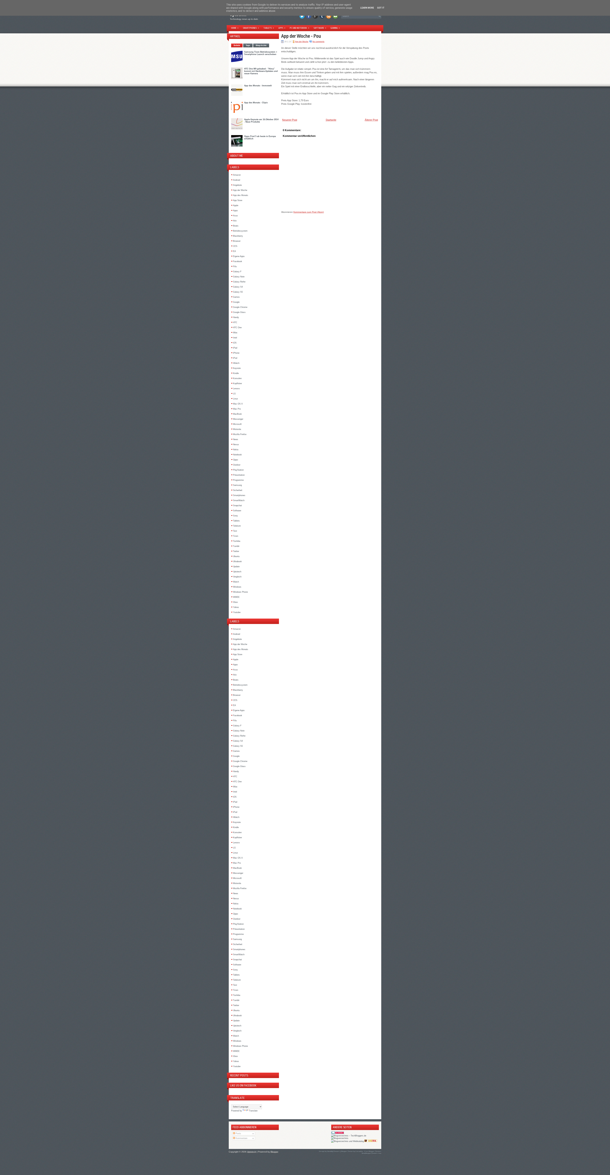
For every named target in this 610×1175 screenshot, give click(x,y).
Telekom (237, 526)
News (235, 439)
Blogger (274, 1152)
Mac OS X (238, 404)
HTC (235, 322)
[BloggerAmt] (339, 1138)
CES (235, 246)
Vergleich (237, 577)
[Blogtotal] (370, 1141)
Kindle (236, 373)
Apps (281, 28)
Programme (238, 480)
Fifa (235, 266)
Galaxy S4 (238, 287)
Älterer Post (371, 120)
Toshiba (236, 541)
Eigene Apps (239, 256)
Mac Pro (237, 409)
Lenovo (236, 388)
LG (234, 393)
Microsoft (237, 424)
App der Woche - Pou (301, 36)
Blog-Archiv (261, 45)
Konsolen (237, 378)
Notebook (237, 454)
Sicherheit (237, 490)
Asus (235, 215)
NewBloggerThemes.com (371, 1153)
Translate (253, 1111)
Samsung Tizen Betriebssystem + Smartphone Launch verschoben (260, 53)
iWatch (236, 363)
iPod (235, 358)
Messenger (238, 419)
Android (236, 180)
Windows (237, 587)
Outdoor (236, 465)
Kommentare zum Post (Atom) (308, 212)
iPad (235, 348)
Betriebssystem (240, 231)
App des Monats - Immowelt (258, 85)
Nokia (235, 449)
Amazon (237, 175)
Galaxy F (237, 271)
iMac (235, 332)
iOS (235, 343)
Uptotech (237, 571)
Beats (235, 226)
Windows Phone (240, 592)
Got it (380, 8)
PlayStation (238, 470)
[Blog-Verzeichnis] (337, 1133)
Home (234, 28)
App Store (237, 200)
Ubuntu (236, 556)
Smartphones (251, 28)
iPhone (236, 353)
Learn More (367, 8)
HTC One (237, 327)
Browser (237, 241)
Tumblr (236, 546)
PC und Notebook (299, 28)
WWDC (236, 597)
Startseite (331, 120)
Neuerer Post (289, 120)
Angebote (237, 185)
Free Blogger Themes (372, 1151)
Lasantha (359, 1151)
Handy (236, 317)
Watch (236, 582)
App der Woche (240, 190)
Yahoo (236, 607)
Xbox (235, 602)
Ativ (235, 220)
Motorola (237, 429)
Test (235, 531)
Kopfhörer (237, 383)
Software (320, 28)
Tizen (235, 536)
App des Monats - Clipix (256, 102)
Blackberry (238, 236)
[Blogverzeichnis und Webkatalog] (347, 1141)
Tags (248, 45)
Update (236, 566)
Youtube (237, 612)
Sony (235, 515)
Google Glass (239, 312)
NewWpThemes (333, 1151)
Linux (235, 398)
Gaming (335, 28)
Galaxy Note (238, 276)
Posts (238, 1133)
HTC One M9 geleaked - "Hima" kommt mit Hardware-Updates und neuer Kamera (261, 71)
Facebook (237, 261)
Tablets (268, 28)
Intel (235, 337)
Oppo (235, 460)
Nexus (236, 444)
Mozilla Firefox (240, 434)
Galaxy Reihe (239, 282)
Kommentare (241, 1138)
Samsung (237, 485)
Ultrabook (237, 561)
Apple (235, 205)
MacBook (237, 414)
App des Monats (240, 195)
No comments (318, 42)
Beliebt (237, 45)
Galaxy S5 (238, 292)
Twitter (236, 551)
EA (234, 251)
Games (236, 297)
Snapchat (237, 505)
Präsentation (239, 475)
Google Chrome (240, 307)
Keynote (237, 368)
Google (236, 302)
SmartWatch (238, 500)
